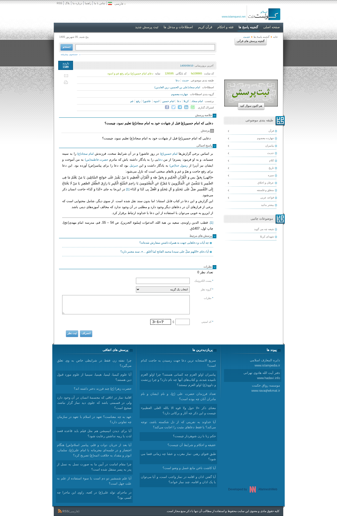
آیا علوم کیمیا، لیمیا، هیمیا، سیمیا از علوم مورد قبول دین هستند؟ (94, 377)
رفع (138, 101)
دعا (177, 80)
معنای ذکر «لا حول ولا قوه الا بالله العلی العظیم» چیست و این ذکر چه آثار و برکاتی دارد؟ (178, 410)
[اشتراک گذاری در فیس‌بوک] (167, 107)
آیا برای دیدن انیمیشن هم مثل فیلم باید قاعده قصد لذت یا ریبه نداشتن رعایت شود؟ (94, 433)
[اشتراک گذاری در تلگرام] (180, 107)
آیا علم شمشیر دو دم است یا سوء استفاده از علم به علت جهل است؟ (94, 480)
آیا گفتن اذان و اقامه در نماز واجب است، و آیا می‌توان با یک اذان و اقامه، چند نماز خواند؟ (178, 479)
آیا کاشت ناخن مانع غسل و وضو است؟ (189, 468)
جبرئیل (134, 165)
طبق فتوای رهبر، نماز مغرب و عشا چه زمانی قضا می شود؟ (178, 456)
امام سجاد (197, 101)
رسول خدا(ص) (178, 165)
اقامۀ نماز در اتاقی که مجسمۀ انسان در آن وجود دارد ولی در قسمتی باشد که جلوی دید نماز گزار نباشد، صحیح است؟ (94, 403)
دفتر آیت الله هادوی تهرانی (261, 375)
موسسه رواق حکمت (265, 388)
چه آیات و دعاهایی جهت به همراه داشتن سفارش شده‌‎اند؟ (174, 242)
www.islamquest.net (233, 16)
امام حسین (168, 101)
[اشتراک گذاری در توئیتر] (173, 107)
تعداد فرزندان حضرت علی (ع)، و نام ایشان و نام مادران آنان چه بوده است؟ (178, 396)
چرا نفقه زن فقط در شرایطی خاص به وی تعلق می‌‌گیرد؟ (94, 363)
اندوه (156, 101)
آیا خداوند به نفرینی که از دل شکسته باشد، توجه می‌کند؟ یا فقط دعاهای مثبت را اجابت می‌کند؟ (178, 424)
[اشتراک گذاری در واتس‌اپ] (193, 107)
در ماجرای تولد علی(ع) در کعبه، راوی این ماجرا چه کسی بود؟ (94, 495)
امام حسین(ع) (168, 153)
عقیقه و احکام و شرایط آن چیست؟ (192, 445)
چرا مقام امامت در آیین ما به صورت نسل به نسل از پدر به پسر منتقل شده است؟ (94, 466)
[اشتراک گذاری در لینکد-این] (186, 107)
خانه (275, 36)
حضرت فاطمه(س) (96, 159)
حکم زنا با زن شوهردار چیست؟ (194, 436)
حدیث (185, 80)
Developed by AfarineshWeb (252, 489)
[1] (127, 189)
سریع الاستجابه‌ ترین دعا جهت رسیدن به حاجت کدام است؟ (178, 363)
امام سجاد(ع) (85, 153)
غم (131, 101)
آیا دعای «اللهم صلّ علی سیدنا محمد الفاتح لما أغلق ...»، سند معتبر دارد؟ (164, 251)
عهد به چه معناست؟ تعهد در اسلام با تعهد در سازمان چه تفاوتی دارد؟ (94, 419)
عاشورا (147, 101)
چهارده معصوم (179, 94)
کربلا (186, 101)
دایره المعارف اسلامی (265, 362)
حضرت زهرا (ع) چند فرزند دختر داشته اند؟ (102, 388)
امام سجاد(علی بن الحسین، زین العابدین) (177, 87)
